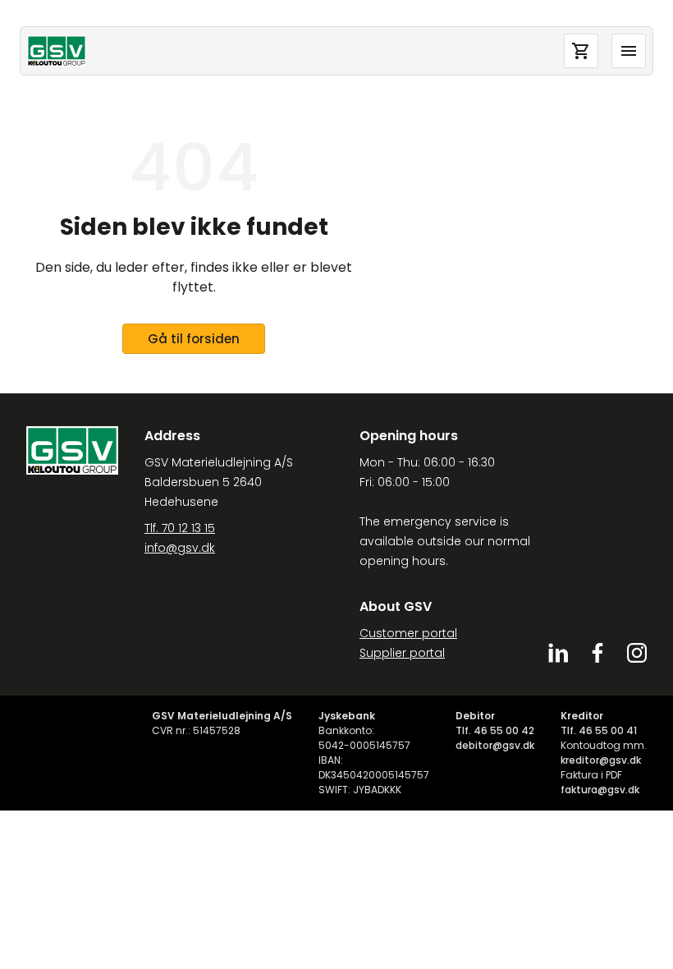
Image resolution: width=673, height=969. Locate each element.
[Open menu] (628, 51)
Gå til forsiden (194, 338)
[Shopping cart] (581, 51)
